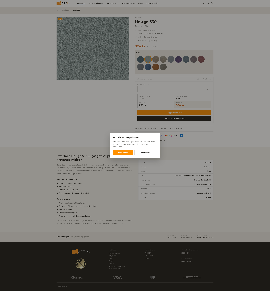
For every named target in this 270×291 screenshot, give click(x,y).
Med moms (123, 153)
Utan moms (145, 153)
